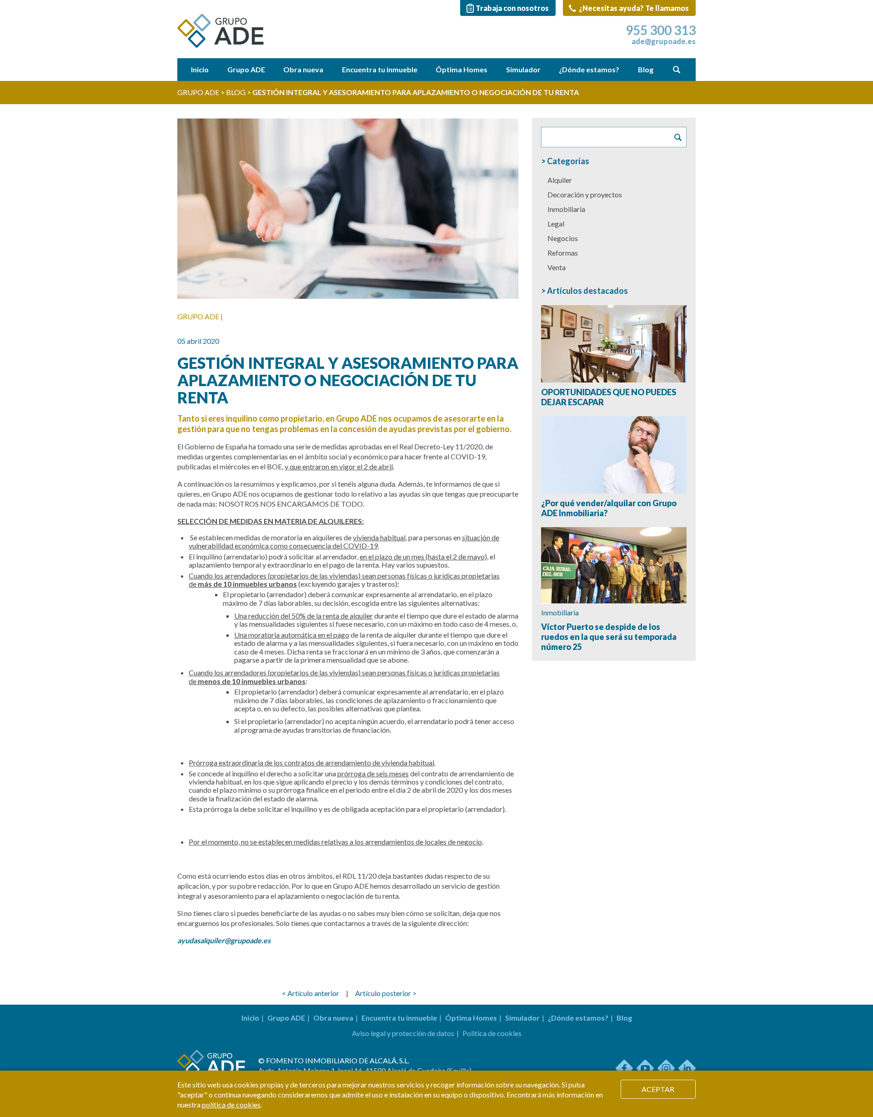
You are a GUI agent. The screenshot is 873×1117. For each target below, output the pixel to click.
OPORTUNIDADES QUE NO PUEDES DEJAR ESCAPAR (608, 397)
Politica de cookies (492, 1033)
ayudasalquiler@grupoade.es (224, 940)
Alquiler (559, 180)
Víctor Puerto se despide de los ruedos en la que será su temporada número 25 (609, 637)
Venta (556, 267)
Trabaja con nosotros (512, 8)
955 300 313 (661, 30)
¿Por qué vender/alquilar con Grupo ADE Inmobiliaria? (609, 508)
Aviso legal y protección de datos (403, 1033)
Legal (555, 223)
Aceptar (658, 1089)
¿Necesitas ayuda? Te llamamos (633, 8)
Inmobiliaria (566, 209)
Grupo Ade (198, 92)
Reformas (562, 252)
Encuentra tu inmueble (379, 69)
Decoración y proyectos (584, 194)
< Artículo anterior (310, 993)
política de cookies (231, 1104)
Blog (645, 69)
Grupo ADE (246, 69)
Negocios (562, 238)
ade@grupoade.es (664, 41)
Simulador (523, 69)
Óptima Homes (461, 69)
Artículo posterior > (385, 993)
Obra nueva (303, 69)
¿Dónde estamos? (589, 69)
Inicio (200, 69)
